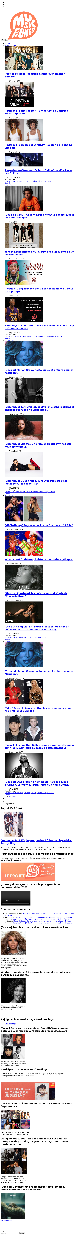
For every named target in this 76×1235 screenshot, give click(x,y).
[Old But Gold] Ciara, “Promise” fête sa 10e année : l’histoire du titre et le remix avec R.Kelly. (37, 628)
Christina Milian (36, 181)
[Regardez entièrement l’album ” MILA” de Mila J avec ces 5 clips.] (24, 166)
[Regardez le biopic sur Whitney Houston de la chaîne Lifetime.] (24, 140)
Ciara (10, 638)
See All (7, 183)
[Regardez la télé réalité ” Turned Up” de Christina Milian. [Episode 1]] (19, 106)
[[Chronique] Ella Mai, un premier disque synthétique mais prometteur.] (24, 439)
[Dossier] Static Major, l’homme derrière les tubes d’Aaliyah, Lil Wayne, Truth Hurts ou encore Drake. (37, 783)
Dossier (35, 492)
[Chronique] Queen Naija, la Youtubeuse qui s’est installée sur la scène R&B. (36, 482)
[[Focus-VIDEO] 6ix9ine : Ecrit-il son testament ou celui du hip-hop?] (24, 284)
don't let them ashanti (39, 638)
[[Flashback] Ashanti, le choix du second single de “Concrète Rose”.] (24, 589)
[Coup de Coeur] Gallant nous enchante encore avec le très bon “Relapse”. (43, 917)
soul (6, 638)
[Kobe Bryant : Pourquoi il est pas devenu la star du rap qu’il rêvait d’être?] (24, 321)
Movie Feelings (10, 45)
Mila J (27, 181)
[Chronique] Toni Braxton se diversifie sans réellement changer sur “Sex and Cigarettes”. (39, 408)
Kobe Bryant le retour (53, 337)
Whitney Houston (12, 181)
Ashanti (27, 638)
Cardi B (33, 793)
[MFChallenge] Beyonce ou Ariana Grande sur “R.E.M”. (39, 525)
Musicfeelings (10, 1024)
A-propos (12, 797)
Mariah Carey (10, 492)
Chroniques (9, 340)
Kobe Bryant (10, 337)
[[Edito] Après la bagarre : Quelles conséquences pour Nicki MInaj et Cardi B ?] (24, 704)
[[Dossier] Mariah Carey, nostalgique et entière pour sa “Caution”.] (24, 366)
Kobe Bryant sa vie (22, 337)
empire (22, 181)
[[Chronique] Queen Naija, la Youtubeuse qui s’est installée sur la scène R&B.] (24, 476)
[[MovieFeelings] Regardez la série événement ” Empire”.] (24, 69)
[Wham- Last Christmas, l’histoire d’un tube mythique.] (24, 555)
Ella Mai (29, 492)
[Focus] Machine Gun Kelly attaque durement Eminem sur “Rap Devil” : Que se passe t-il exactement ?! (39, 746)
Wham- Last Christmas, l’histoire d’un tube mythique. (39, 559)
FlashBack (9, 495)
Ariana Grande (18, 638)
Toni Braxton (20, 492)
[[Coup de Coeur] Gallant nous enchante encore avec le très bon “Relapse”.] (24, 210)
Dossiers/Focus (10, 641)
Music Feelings (10, 185)
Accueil (8, 43)
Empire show (47, 181)
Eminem (27, 793)
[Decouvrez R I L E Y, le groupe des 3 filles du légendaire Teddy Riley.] (14, 836)
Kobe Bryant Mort (37, 337)
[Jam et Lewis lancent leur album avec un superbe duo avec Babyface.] (24, 247)
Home (7, 802)
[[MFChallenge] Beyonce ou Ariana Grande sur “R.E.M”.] (24, 521)
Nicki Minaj (19, 793)
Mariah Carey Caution (46, 492)
